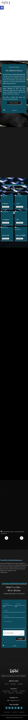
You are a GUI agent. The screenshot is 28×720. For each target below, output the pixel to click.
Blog (14, 544)
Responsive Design (6, 691)
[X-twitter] (15, 708)
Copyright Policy (21, 712)
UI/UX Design (15, 691)
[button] (26, 3)
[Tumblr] (21, 708)
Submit (20, 639)
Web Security (11, 692)
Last (16, 606)
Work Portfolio (13, 683)
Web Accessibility (19, 692)
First (4, 606)
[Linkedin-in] (12, 708)
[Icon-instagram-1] (9, 708)
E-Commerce (22, 691)
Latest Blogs (20, 683)
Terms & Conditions (7, 712)
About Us (6, 683)
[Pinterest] (18, 708)
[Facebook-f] (6, 708)
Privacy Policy (14, 712)
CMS (5, 692)
